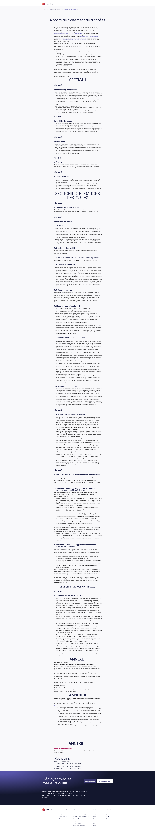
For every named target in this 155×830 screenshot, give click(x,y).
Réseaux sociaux (109, 809)
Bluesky (106, 814)
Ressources (90, 4)
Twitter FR (107, 816)
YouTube (106, 818)
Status (94, 814)
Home (45, 9)
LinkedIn (106, 811)
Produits (72, 4)
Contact (109, 4)
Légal (74, 809)
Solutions (81, 4)
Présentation (95, 818)
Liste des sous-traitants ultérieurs (63, 748)
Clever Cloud (96, 809)
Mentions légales (76, 811)
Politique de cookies (77, 823)
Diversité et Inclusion (97, 821)
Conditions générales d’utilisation (54, 9)
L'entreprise (63, 4)
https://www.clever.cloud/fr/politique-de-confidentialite (75, 39)
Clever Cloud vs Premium (64, 816)
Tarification (100, 4)
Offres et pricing (63, 809)
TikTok (106, 821)
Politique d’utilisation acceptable (79, 818)
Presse (94, 825)
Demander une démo (90, 781)
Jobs (94, 823)
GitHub (94, 816)
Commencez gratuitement (105, 781)
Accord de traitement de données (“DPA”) (81, 816)
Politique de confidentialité (78, 821)
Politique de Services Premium (79, 825)
